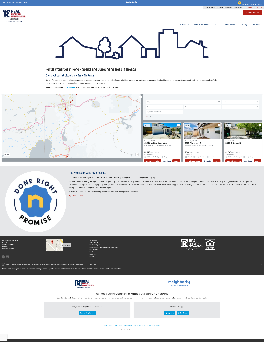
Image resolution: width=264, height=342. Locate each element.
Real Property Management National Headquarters (104, 247)
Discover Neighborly (86, 313)
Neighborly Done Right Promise (252, 4)
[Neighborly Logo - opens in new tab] (185, 283)
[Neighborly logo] (132, 2)
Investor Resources (201, 24)
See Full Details (78, 195)
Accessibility (128, 325)
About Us (217, 24)
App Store (170, 313)
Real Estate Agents (95, 245)
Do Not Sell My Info (140, 325)
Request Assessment (253, 12)
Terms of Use (107, 325)
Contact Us (256, 24)
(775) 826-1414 (257, 8)
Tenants (221, 8)
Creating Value (183, 24)
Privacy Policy (118, 325)
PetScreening (69, 87)
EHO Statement (94, 252)
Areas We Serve (231, 24)
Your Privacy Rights (154, 325)
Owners (229, 8)
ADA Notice (93, 264)
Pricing (244, 24)
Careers (92, 256)
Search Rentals (210, 8)
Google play (184, 313)
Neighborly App (94, 249)
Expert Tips (238, 8)
